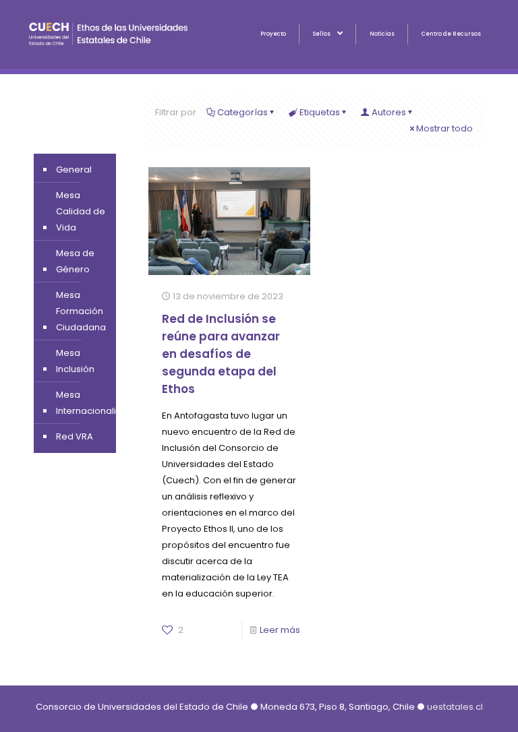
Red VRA (74, 436)
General (74, 169)
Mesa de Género (75, 261)
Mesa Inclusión (75, 360)
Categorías (242, 112)
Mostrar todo (444, 128)
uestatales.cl (455, 706)
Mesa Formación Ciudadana (81, 311)
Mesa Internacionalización (101, 402)
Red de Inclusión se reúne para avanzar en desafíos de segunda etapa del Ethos (221, 354)
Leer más (280, 629)
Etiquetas (319, 112)
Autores (389, 112)
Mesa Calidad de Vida (80, 211)
